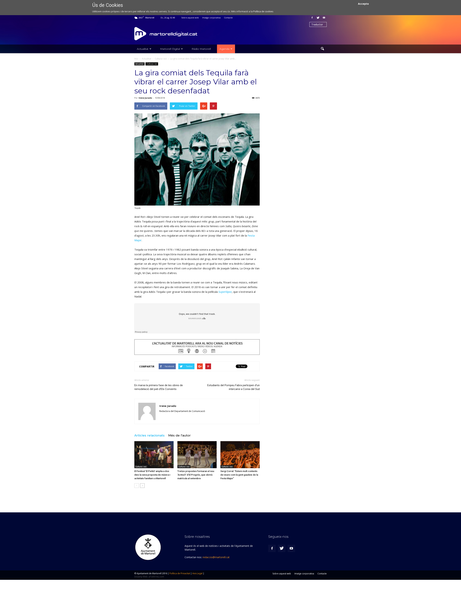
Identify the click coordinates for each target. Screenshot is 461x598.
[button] (322, 49)
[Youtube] (324, 17)
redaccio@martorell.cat (216, 557)
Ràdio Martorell (201, 48)
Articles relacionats (149, 435)
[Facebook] (312, 17)
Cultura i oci (152, 64)
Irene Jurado (145, 97)
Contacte (228, 17)
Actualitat (142, 48)
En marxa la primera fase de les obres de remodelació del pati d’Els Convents (158, 387)
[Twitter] (318, 17)
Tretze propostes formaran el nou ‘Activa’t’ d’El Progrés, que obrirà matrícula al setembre (195, 475)
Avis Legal (197, 573)
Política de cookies (263, 11)
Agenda (224, 48)
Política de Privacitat (179, 573)
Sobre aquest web (190, 17)
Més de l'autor (179, 435)
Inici (136, 58)
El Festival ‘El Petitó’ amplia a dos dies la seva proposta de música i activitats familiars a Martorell (152, 475)
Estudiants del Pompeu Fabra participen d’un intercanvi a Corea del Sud (233, 387)
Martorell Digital (170, 48)
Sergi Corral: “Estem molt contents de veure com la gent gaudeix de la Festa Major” (239, 475)
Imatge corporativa (211, 17)
